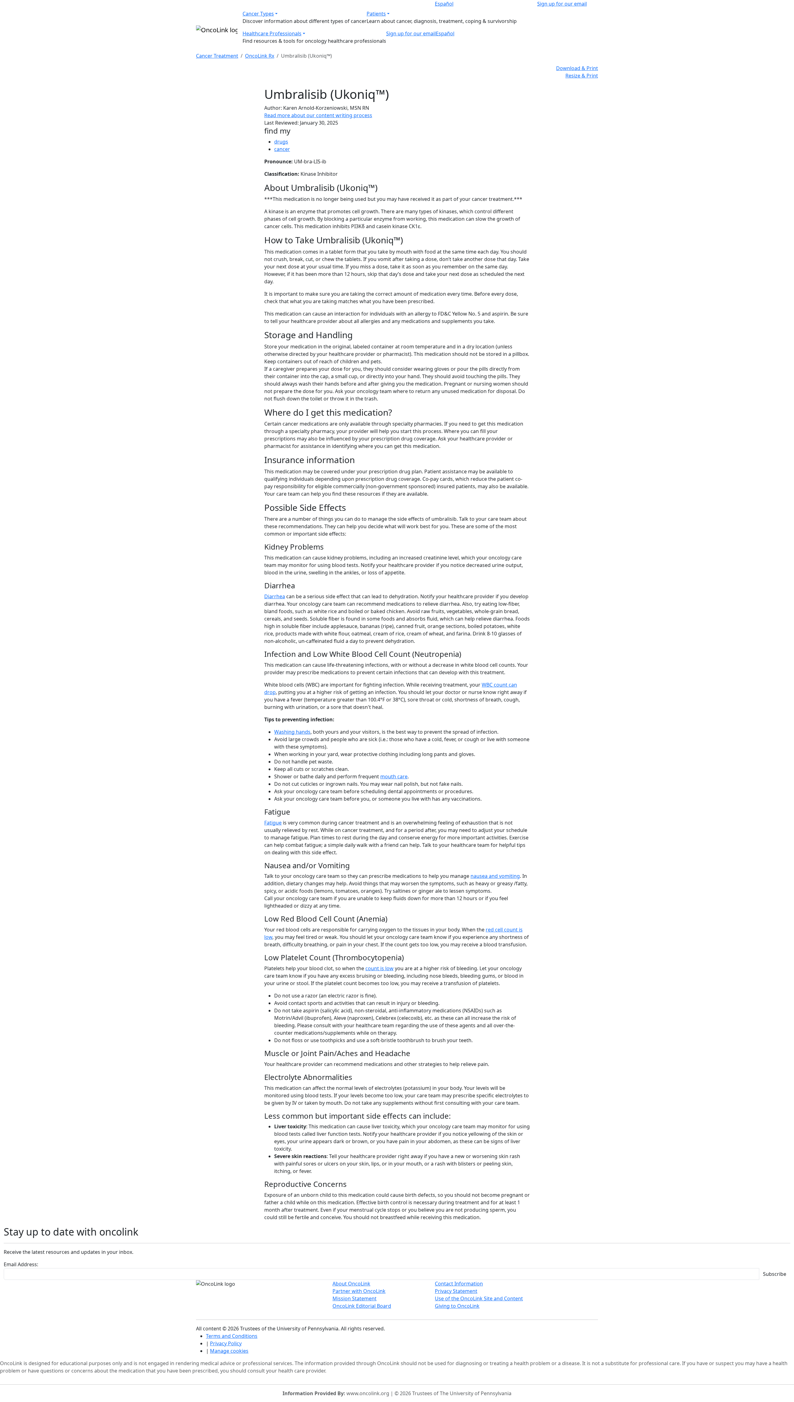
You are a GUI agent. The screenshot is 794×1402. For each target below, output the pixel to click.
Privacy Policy (226, 1343)
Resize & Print (581, 75)
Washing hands (292, 731)
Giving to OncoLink (457, 1305)
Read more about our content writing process (318, 115)
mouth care (394, 776)
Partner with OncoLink (359, 1291)
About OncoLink (351, 1283)
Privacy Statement (456, 1291)
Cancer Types (258, 13)
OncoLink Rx (259, 55)
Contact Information (459, 1283)
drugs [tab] (281, 141)
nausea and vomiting (495, 876)
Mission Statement (354, 1298)
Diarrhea (274, 596)
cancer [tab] (282, 149)
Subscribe (774, 1274)
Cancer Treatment (217, 55)
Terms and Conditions (231, 1336)
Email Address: (21, 1264)
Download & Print (577, 68)
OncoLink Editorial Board (361, 1305)
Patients (376, 13)
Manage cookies (229, 1350)
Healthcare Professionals (272, 33)
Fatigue (273, 822)
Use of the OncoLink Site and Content (479, 1298)
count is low (379, 968)
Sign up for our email (562, 3)
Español (444, 3)
